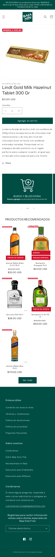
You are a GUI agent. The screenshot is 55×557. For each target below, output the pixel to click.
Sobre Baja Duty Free (16, 457)
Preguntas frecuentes (16, 433)
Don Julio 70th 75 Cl (14, 315)
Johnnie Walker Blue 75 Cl (14, 367)
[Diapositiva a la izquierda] (21, 208)
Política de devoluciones (18, 420)
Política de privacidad (16, 426)
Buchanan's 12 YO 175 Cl (40, 316)
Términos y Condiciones (17, 414)
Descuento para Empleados (19, 470)
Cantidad (6, 105)
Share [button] (8, 163)
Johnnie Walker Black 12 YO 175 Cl (15, 264)
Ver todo (27, 380)
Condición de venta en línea (19, 407)
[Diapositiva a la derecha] (34, 208)
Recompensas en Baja (16, 463)
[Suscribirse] (46, 528)
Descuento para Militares (18, 476)
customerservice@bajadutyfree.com (25, 506)
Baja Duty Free (23, 552)
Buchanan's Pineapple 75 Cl (40, 264)
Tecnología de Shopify (35, 552)
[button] (3, 17)
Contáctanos (12, 450)
